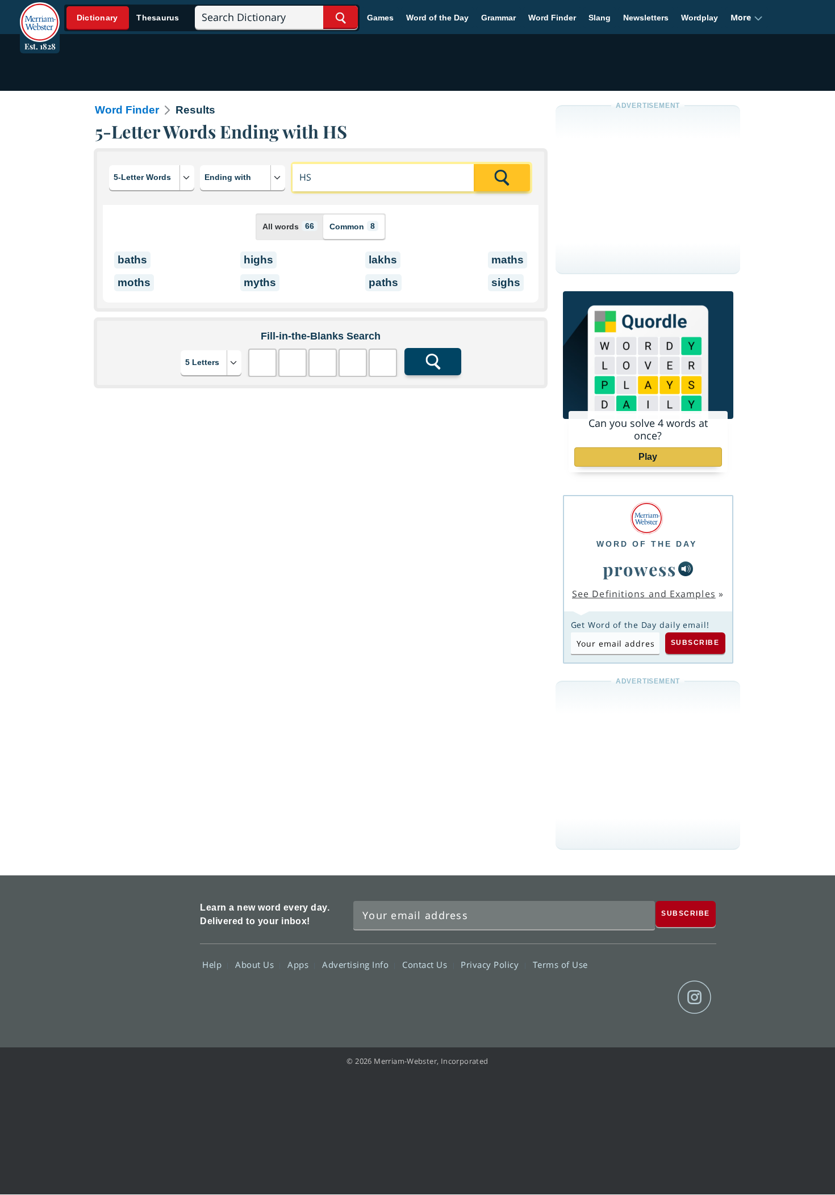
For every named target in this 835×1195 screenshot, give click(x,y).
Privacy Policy (491, 964)
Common (352, 226)
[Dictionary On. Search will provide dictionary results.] (128, 18)
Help (213, 964)
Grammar (498, 17)
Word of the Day (437, 17)
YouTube (653, 997)
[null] (685, 568)
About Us (256, 964)
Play (647, 457)
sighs (505, 282)
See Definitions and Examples (644, 594)
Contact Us (426, 964)
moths (134, 282)
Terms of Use (560, 964)
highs (258, 260)
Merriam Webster (140, 954)
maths (507, 260)
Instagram (694, 997)
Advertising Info (356, 964)
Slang (599, 17)
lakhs (383, 260)
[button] (746, 17)
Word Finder (552, 17)
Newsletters (646, 17)
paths (383, 282)
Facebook (571, 997)
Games (380, 17)
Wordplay (699, 17)
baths (132, 260)
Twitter (612, 997)
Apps (299, 964)
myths (260, 282)
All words (288, 226)
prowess (640, 569)
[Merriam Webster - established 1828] (40, 13)
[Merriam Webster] (646, 518)
